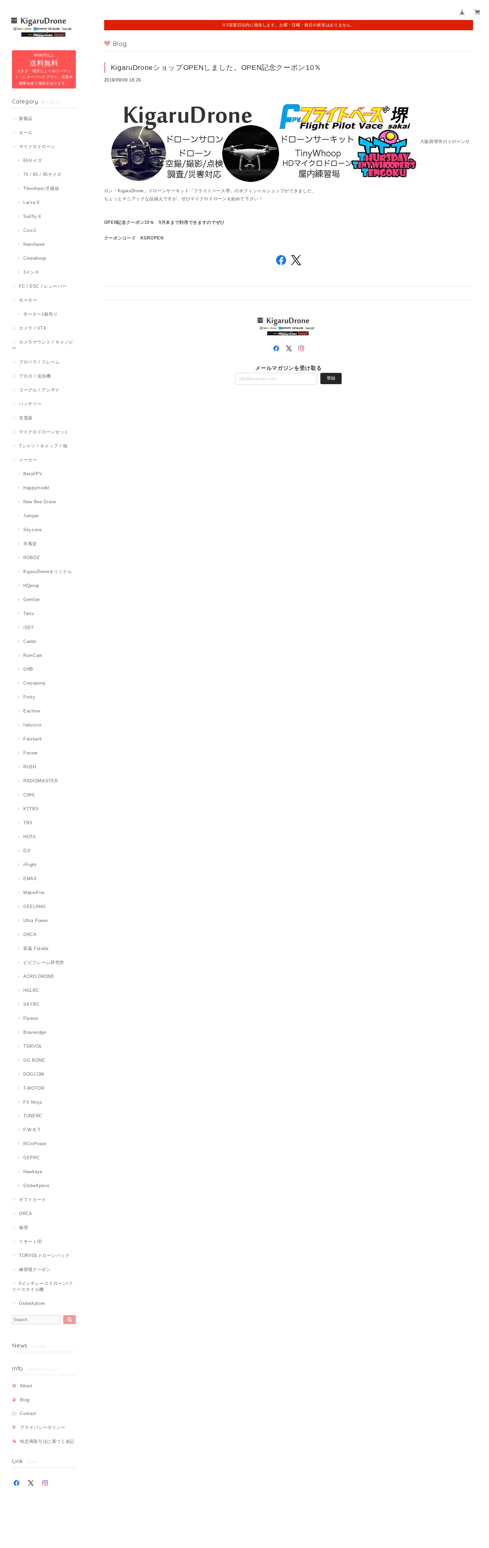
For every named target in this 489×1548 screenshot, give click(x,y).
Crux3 (29, 230)
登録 (331, 378)
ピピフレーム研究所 (43, 962)
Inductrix (32, 724)
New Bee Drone (39, 501)
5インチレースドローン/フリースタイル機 (42, 1286)
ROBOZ (31, 557)
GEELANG (34, 906)
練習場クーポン (35, 1269)
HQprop (31, 585)
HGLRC (31, 990)
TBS (28, 822)
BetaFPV (32, 473)
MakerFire (34, 892)
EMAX (30, 878)
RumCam (33, 655)
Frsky (29, 697)
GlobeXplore (36, 1185)
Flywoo (30, 1018)
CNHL (29, 794)
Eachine (31, 710)
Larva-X (31, 202)
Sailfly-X (32, 216)
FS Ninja (32, 1102)
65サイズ (32, 160)
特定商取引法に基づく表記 (47, 1441)
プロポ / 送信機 (35, 376)
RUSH (29, 766)
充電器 (26, 417)
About (26, 1385)
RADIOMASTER (40, 780)
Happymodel (36, 487)
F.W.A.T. (32, 1129)
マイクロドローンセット (44, 431)
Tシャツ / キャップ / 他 (43, 445)
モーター (28, 300)
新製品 (26, 118)
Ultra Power (35, 920)
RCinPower (35, 1143)
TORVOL (32, 1046)
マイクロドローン (37, 146)
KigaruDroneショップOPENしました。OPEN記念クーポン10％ (216, 67)
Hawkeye (32, 1171)
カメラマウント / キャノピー (43, 345)
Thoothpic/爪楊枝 (41, 188)
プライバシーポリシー (43, 1427)
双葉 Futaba (36, 948)
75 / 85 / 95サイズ (42, 174)
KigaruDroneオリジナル (47, 571)
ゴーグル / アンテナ (39, 389)
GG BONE (34, 1060)
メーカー (28, 459)
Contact (28, 1413)
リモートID (30, 1241)
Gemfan (31, 599)
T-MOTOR (33, 1088)
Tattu (28, 613)
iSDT (28, 627)
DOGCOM (33, 1074)
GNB (28, 669)
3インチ (31, 272)
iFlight (29, 864)
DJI (27, 850)
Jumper (31, 515)
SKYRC (31, 1004)
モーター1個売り (40, 314)
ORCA (29, 934)
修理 (23, 1227)
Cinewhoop (34, 258)
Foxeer (30, 752)
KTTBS (31, 808)
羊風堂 (30, 543)
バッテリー (30, 403)
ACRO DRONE (38, 976)
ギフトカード (32, 1199)
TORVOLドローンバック (44, 1255)
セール (26, 132)
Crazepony (34, 683)
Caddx (30, 641)
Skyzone (32, 529)
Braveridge (34, 1032)
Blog (25, 1399)
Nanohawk (34, 244)
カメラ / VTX (33, 328)
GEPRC (31, 1157)
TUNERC (32, 1115)
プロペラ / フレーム (39, 362)
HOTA (29, 836)
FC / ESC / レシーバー (43, 286)
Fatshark (32, 738)
